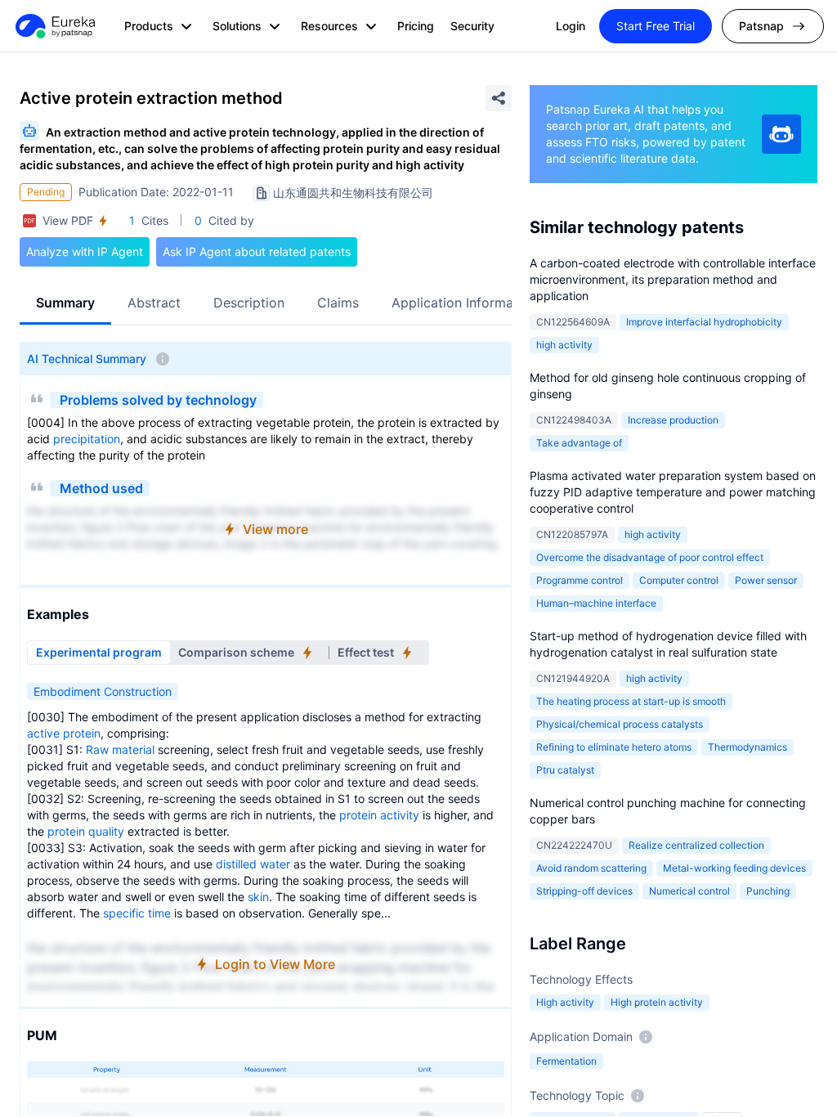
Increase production (673, 420)
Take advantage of (579, 443)
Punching (768, 891)
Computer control (678, 580)
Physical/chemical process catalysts (619, 724)
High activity (565, 1002)
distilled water (253, 864)
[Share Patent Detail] (499, 98)
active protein (64, 733)
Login (570, 26)
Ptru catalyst (565, 770)
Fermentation (566, 1061)
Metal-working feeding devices (734, 868)
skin (258, 897)
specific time (137, 913)
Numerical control (689, 891)
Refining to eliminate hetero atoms (614, 747)
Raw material (120, 749)
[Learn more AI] (781, 134)
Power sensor (766, 580)
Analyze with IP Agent (84, 251)
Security (472, 26)
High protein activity (657, 1002)
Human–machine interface (596, 603)
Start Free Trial (655, 26)
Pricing (415, 26)
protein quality (85, 831)
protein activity (379, 815)
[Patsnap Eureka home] (54, 26)
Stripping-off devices (584, 891)
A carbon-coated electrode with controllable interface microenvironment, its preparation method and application (673, 279)
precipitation (86, 439)
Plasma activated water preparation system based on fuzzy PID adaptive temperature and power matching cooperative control (673, 492)
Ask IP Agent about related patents (257, 251)
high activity (564, 345)
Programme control (579, 580)
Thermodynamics (747, 747)
